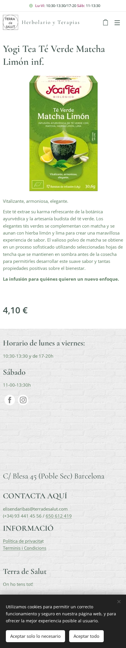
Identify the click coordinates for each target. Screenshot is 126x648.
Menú (117, 22)
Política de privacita (22, 541)
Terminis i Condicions (24, 548)
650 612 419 (59, 516)
